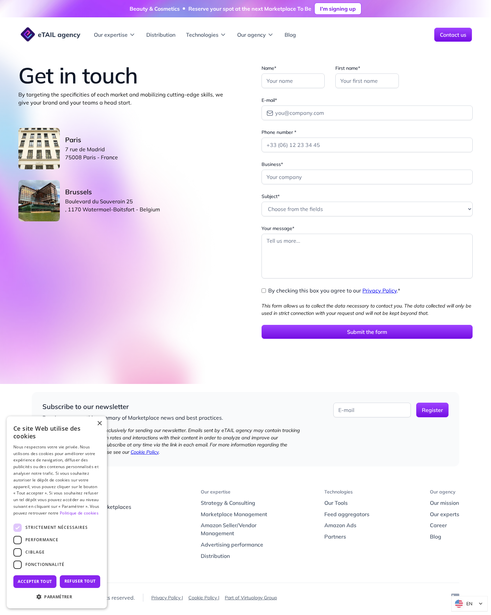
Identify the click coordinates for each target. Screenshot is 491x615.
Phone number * (279, 132)
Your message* (278, 228)
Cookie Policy (145, 452)
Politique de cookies (79, 513)
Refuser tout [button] (80, 581)
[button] (115, 35)
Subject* (271, 196)
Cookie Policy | (203, 598)
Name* (269, 68)
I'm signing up (338, 8)
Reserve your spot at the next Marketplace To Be (249, 8)
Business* (272, 164)
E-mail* (269, 100)
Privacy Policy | (167, 598)
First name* (347, 68)
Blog (290, 34)
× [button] (99, 423)
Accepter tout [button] (35, 581)
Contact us (453, 34)
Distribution (160, 34)
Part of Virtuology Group (251, 598)
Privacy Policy (379, 290)
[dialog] (57, 512)
